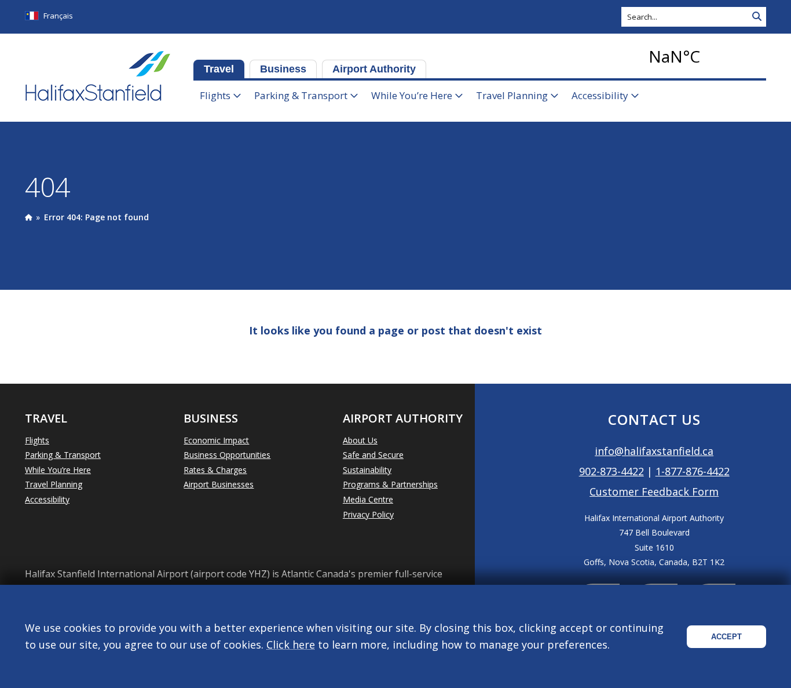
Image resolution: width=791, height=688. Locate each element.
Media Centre (368, 499)
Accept (726, 636)
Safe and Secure (373, 454)
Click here (290, 644)
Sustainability (367, 469)
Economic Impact (216, 440)
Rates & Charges (215, 469)
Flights (215, 95)
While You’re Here (411, 95)
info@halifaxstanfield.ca (654, 451)
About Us (360, 440)
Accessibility (600, 95)
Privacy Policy (368, 514)
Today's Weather (705, 56)
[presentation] (28, 217)
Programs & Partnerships (390, 484)
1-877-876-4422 (692, 471)
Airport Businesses (219, 484)
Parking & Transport (300, 95)
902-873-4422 (611, 471)
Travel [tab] (219, 69)
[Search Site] (757, 17)
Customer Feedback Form (654, 491)
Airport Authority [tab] (374, 69)
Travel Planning (512, 95)
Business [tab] (283, 69)
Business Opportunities (227, 454)
